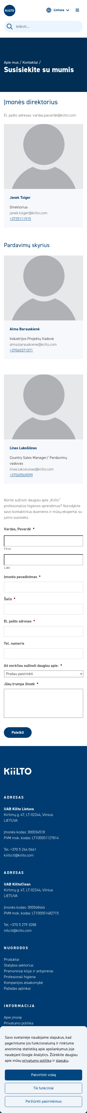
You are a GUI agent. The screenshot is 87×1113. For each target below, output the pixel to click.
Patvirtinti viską (43, 1075)
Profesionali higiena (20, 977)
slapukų (62, 1060)
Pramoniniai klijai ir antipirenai (28, 971)
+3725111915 (20, 218)
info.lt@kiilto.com (18, 930)
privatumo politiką (36, 1060)
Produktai (11, 959)
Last (7, 568)
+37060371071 (21, 350)
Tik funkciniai (43, 1088)
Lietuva (59, 10)
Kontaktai (30, 62)
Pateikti (18, 732)
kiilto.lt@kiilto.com (19, 855)
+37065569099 (21, 475)
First (7, 549)
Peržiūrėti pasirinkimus (44, 1101)
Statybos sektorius (18, 965)
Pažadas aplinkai (17, 988)
